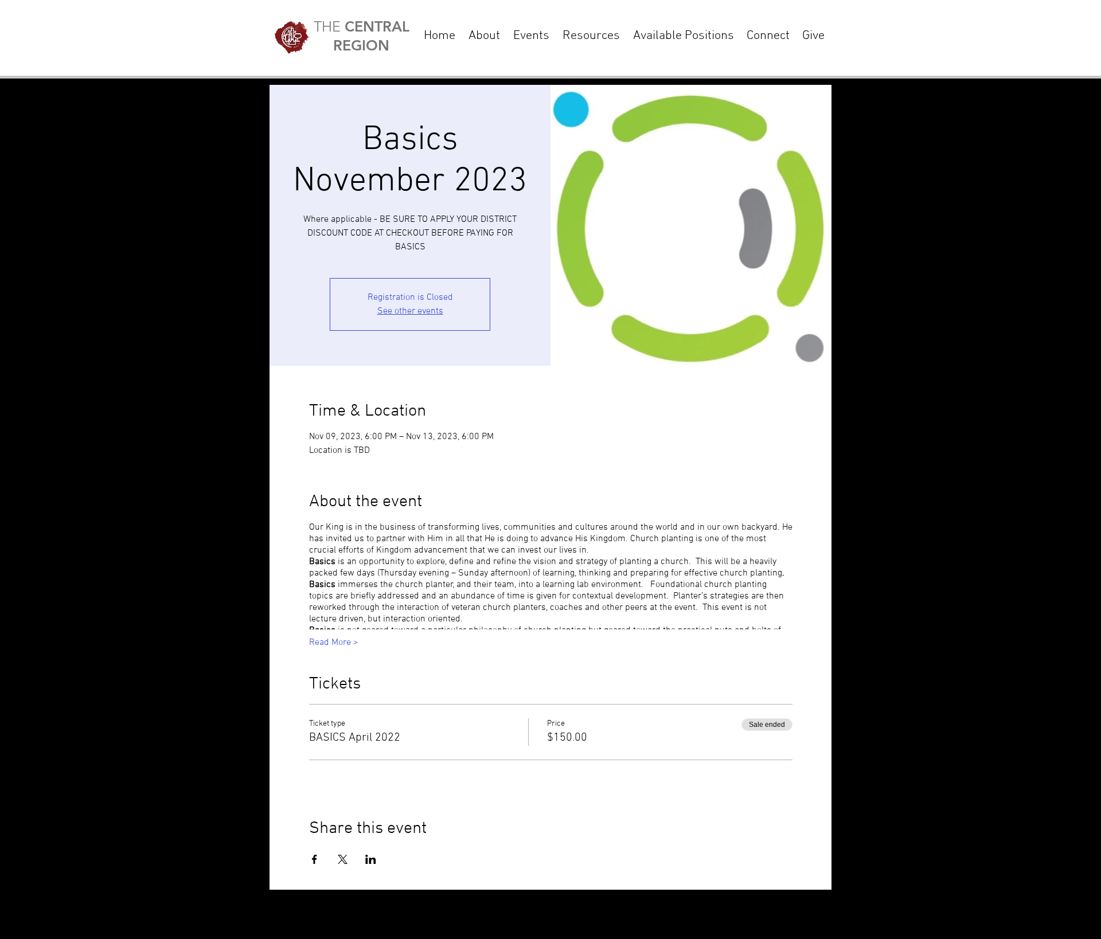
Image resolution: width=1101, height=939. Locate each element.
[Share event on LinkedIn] (370, 859)
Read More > (333, 642)
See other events (410, 311)
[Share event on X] (342, 859)
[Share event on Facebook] (314, 859)
